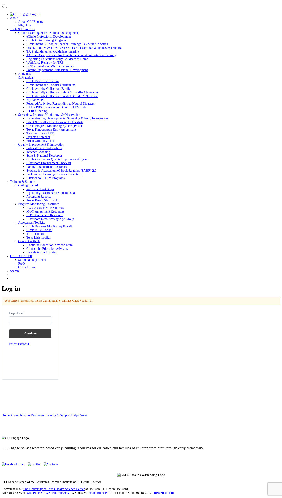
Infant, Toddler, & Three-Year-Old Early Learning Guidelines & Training (74, 47)
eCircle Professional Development (48, 36)
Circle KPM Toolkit (39, 230)
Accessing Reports (38, 196)
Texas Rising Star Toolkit (42, 200)
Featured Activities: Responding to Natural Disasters (60, 103)
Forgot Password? (19, 343)
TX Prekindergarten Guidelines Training (52, 51)
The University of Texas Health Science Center (54, 489)
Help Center (79, 415)
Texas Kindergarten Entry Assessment (51, 129)
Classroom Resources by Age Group (50, 219)
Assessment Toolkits (31, 222)
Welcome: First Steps (40, 189)
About (14, 18)
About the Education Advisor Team (49, 245)
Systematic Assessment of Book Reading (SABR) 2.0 (61, 170)
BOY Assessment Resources (45, 207)
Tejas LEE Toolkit (38, 237)
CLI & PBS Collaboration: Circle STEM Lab (56, 107)
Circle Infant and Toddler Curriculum (50, 85)
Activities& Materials (25, 75)
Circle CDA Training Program (46, 40)
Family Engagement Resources (46, 166)
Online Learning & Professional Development (48, 33)
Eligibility (24, 25)
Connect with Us (29, 241)
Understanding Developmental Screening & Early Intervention (67, 118)
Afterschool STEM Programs (45, 178)
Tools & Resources (22, 29)
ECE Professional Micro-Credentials (50, 66)
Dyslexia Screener (38, 137)
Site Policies (35, 492)
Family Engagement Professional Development (57, 70)
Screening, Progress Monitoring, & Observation (49, 114)
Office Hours (26, 267)
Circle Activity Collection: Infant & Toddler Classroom (62, 92)
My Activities (35, 100)
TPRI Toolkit (35, 233)
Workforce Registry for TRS (45, 62)
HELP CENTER (21, 256)
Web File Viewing (57, 492)
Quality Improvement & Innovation (41, 144)
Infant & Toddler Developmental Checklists (54, 122)
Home (6, 415)
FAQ (21, 263)
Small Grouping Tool (40, 140)
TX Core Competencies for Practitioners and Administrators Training (71, 55)
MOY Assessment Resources (45, 211)
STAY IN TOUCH (141, 431)
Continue (30, 333)
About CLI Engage (30, 21)
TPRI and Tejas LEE (40, 133)
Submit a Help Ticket (32, 260)
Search (14, 271)
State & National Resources (44, 155)
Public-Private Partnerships (44, 148)
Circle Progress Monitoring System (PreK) (54, 126)
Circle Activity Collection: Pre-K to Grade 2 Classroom (62, 96)
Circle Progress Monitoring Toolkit (49, 226)
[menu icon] (3, 4)
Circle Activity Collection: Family (48, 88)
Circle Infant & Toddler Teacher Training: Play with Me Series (67, 44)
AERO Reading (36, 111)
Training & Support (22, 181)
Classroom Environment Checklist (48, 163)
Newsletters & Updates (41, 252)
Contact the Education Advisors (47, 248)
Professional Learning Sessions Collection (53, 174)
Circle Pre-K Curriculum (42, 81)
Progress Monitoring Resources (38, 204)
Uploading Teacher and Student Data (50, 193)
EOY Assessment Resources (44, 215)
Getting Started (28, 185)
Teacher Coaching (38, 152)
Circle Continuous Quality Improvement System (57, 159)
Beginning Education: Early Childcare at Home (57, 59)
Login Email (16, 313)
